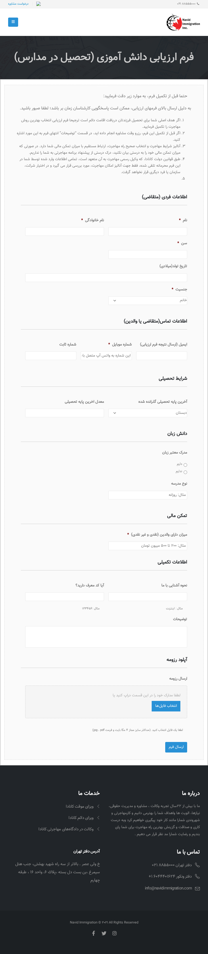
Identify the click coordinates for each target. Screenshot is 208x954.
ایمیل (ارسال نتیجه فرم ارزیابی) (163, 344)
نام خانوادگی (92, 220)
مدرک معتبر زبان (174, 452)
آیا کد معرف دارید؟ (90, 585)
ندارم (179, 471)
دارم (179, 464)
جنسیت (179, 289)
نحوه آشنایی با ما (174, 585)
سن (182, 243)
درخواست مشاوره (18, 4)
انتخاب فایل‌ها (166, 706)
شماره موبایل (120, 344)
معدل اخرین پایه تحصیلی (84, 401)
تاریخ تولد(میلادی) (173, 266)
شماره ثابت (67, 344)
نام (183, 220)
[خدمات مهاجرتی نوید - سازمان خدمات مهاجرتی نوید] (183, 22)
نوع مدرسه (179, 483)
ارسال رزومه (178, 678)
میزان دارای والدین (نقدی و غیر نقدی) (157, 534)
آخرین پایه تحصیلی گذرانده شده (162, 401)
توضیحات (180, 619)
